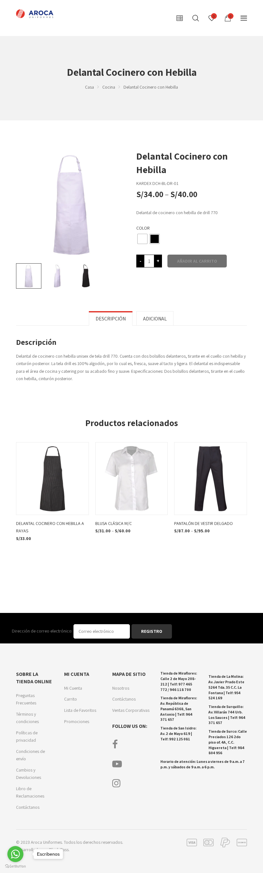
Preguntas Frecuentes (26, 699)
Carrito (70, 699)
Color (143, 228)
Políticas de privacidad (27, 736)
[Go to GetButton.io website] (15, 866)
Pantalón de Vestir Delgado (203, 523)
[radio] (142, 239)
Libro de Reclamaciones (30, 792)
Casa (89, 87)
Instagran (116, 783)
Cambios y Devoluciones (28, 774)
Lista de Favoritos (80, 710)
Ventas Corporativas (130, 710)
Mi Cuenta (73, 688)
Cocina (108, 87)
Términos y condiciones (27, 718)
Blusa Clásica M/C (113, 523)
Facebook (115, 744)
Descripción (111, 318)
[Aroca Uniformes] (35, 13)
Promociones (76, 721)
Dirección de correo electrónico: (42, 631)
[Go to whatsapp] (15, 854)
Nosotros (120, 688)
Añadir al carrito (197, 261)
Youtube (117, 764)
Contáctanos (27, 807)
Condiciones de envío (30, 755)
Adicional (155, 318)
